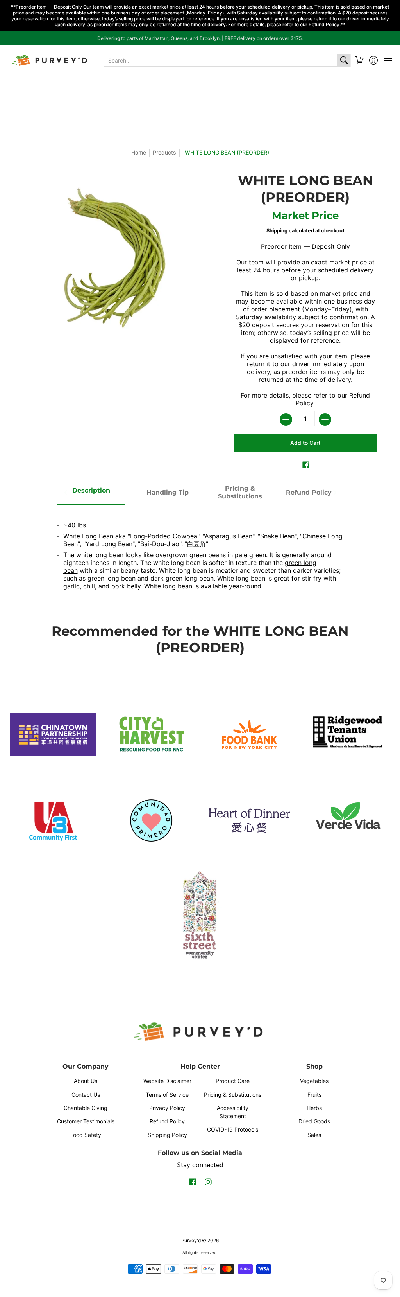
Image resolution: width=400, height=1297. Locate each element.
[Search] (344, 60)
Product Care (233, 1081)
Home (138, 152)
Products (164, 152)
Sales (314, 1135)
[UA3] (53, 820)
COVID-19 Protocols (232, 1129)
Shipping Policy (167, 1135)
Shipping (277, 231)
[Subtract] (286, 419)
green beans (207, 555)
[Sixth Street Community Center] (200, 914)
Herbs (314, 1108)
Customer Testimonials (85, 1121)
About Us (85, 1081)
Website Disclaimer (167, 1081)
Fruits (314, 1094)
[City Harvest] (151, 734)
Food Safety (85, 1135)
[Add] (325, 419)
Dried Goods (314, 1121)
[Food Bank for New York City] (249, 734)
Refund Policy (167, 1121)
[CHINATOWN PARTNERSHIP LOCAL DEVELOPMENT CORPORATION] (53, 734)
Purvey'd (191, 1240)
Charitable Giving (85, 1108)
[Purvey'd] (51, 60)
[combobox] (221, 60)
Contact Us (85, 1094)
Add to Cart (305, 442)
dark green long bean (182, 578)
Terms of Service (167, 1094)
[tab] (91, 493)
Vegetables (314, 1081)
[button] (359, 60)
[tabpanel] (200, 552)
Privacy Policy (167, 1108)
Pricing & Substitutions (232, 1094)
